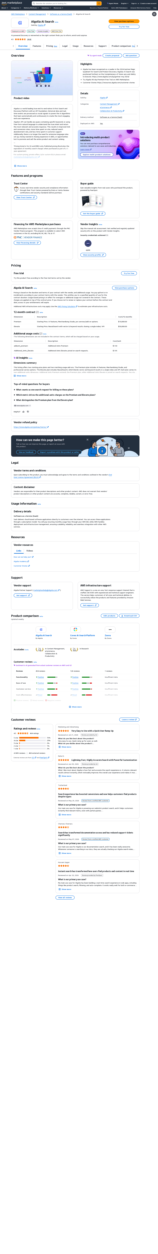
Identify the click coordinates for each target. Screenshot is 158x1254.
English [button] (124, 3)
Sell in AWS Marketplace (119, 8)
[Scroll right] (137, 46)
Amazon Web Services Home (140, 8)
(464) (29, 39)
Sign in (134, 3)
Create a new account (148, 3)
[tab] (19, 550)
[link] (83, 14)
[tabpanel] (75, 561)
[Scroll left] (13, 46)
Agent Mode (113, 3)
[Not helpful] (28, 412)
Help (155, 8)
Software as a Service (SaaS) (111, 117)
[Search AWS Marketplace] (99, 3)
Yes (101, 123)
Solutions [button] (45, 8)
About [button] (3, 8)
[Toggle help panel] (154, 14)
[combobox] (64, 3)
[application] (52, 677)
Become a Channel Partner (99, 8)
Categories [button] (15, 8)
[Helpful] (23, 412)
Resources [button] (57, 8)
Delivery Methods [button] (30, 8)
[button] (56, 22)
